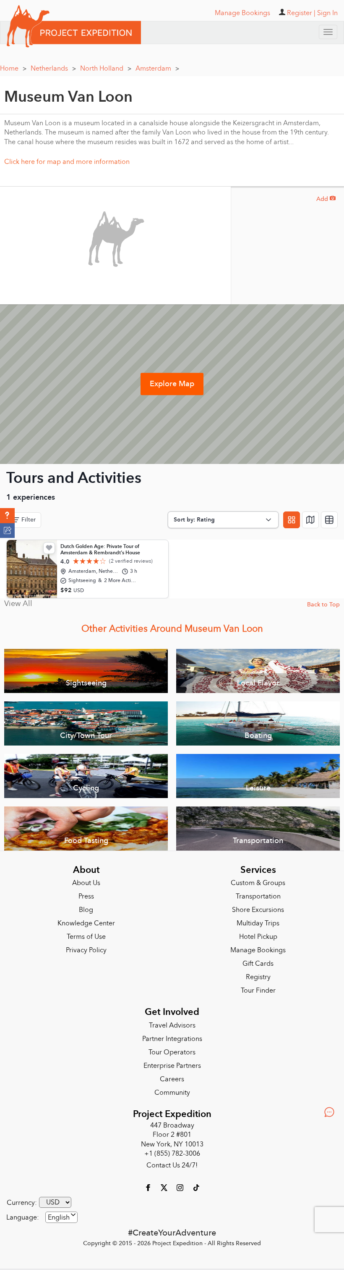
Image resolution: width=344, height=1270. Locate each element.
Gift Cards (258, 963)
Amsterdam (157, 68)
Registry (258, 977)
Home (13, 68)
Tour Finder (258, 990)
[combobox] (61, 1217)
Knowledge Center (86, 923)
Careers (172, 1079)
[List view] (329, 519)
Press (86, 896)
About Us (86, 883)
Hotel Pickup (258, 936)
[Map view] (310, 519)
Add (326, 199)
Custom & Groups (258, 883)
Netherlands (53, 68)
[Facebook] (148, 1187)
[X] (164, 1187)
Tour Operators (172, 1052)
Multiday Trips (258, 923)
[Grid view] (291, 519)
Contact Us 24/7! (172, 1165)
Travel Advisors (172, 1025)
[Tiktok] (196, 1187)
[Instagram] (180, 1187)
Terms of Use (86, 936)
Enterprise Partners (172, 1065)
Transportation (258, 896)
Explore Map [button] (172, 384)
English (59, 1217)
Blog (86, 909)
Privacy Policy (86, 950)
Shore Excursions (258, 909)
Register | (301, 13)
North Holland (105, 68)
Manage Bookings (258, 950)
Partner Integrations (172, 1038)
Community (172, 1092)
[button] (7, 515)
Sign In (327, 13)
